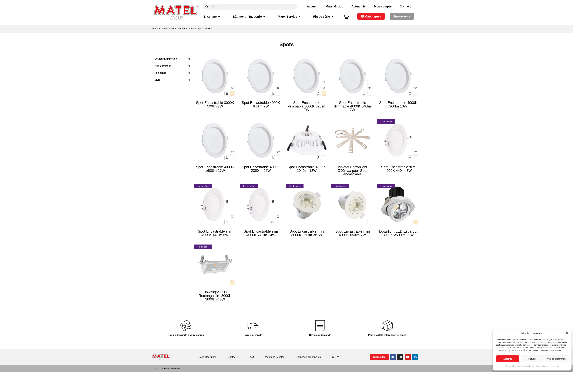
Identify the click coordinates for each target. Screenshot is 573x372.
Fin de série (321, 16)
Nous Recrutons (207, 357)
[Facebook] (393, 357)
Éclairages (196, 28)
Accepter (507, 359)
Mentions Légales (512, 366)
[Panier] (346, 17)
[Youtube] (408, 357)
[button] (567, 333)
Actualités (358, 6)
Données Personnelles (530, 366)
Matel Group (334, 6)
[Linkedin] (415, 357)
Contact (405, 6)
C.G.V (335, 357)
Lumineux (182, 28)
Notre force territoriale (550, 366)
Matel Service (287, 16)
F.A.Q (251, 357)
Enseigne (210, 16)
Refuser (532, 359)
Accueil (312, 6)
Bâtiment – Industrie (247, 16)
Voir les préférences (557, 359)
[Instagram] (400, 357)
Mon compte (383, 6)
